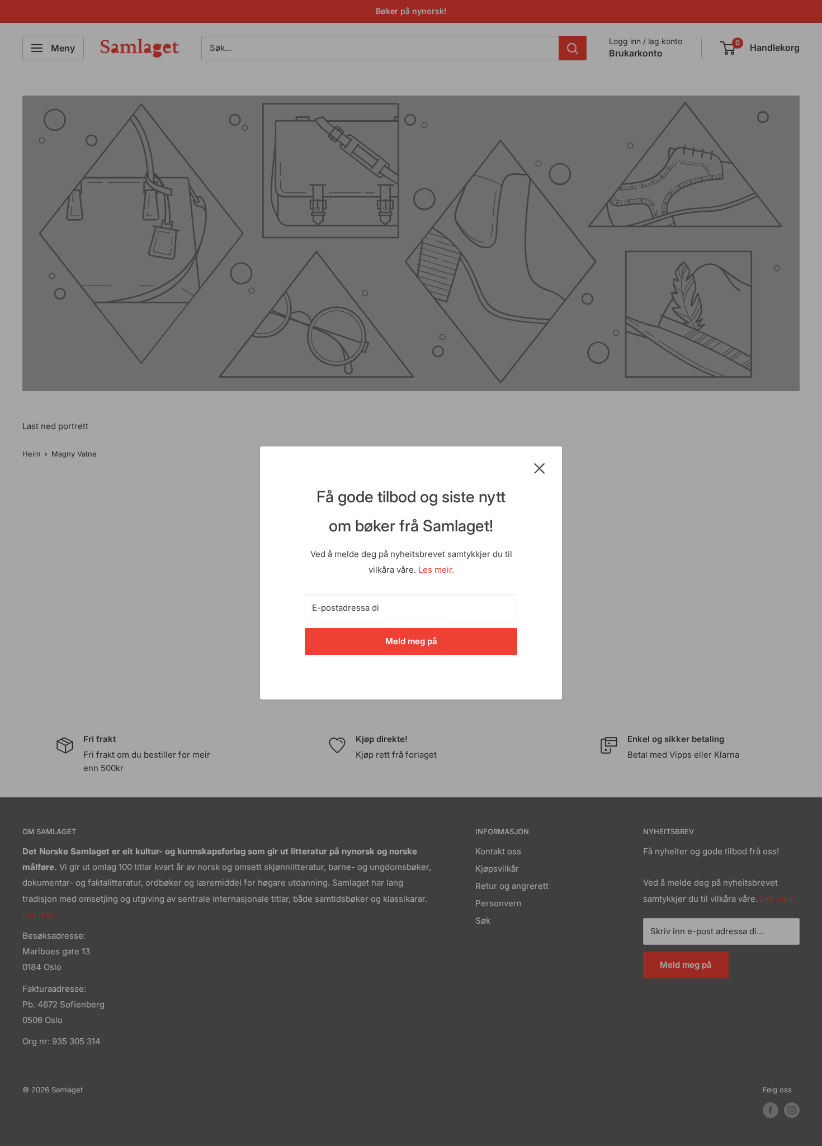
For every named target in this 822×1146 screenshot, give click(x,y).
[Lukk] (539, 467)
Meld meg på (411, 641)
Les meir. (436, 569)
